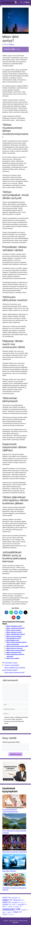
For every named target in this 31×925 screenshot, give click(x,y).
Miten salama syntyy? (13, 630)
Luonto (15, 662)
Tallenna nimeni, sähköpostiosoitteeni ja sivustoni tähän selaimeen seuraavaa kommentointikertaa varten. (16, 720)
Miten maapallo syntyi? (14, 626)
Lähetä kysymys (15, 754)
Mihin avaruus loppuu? (14, 636)
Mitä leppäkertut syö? (13, 638)
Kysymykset (8, 662)
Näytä (18, 49)
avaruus (7, 665)
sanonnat (24, 909)
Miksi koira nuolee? (12, 658)
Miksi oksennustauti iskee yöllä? (17, 646)
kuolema (16, 902)
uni (12, 914)
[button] (21, 2)
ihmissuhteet (18, 900)
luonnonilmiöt (14, 665)
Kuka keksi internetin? (9, 871)
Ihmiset (7, 900)
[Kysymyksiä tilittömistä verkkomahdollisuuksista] (14, 801)
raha (4, 906)
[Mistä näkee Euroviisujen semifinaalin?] (14, 842)
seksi (4, 912)
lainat (23, 902)
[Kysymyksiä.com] (9, 2)
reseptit (18, 906)
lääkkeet (6, 904)
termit (17, 912)
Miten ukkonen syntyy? (14, 632)
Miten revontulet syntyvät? (15, 628)
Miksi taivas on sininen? (14, 648)
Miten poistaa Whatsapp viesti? (14, 672)
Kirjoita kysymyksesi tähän (11, 742)
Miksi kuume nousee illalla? (15, 650)
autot (6, 897)
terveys (5, 914)
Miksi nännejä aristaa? (14, 652)
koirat (6, 902)
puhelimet (22, 904)
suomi (10, 912)
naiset (14, 904)
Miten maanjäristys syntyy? (15, 634)
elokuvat (16, 897)
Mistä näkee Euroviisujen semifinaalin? (14, 852)
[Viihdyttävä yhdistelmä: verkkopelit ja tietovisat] (14, 880)
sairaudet (11, 909)
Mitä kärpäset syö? (12, 640)
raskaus (11, 906)
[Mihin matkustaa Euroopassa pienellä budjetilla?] (14, 821)
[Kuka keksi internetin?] (14, 862)
